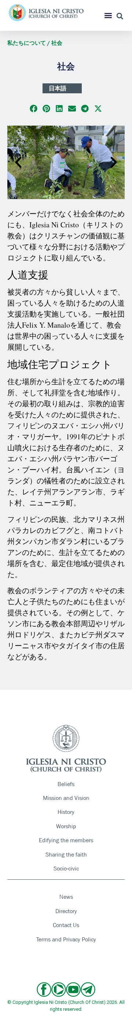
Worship (66, 826)
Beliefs (66, 784)
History (66, 812)
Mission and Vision (66, 798)
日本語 (57, 88)
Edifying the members (66, 840)
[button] (108, 16)
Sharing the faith (66, 854)
